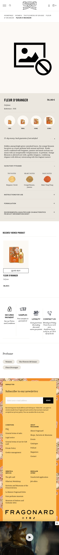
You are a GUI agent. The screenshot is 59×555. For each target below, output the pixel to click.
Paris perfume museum (14, 496)
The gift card (10, 477)
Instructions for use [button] (13, 195)
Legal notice (10, 438)
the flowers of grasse (28, 362)
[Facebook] (26, 518)
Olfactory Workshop (13, 481)
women (8, 362)
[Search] (10, 5)
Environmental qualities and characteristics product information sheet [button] (25, 213)
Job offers (33, 481)
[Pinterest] (30, 518)
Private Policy (10, 448)
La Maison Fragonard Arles (15, 492)
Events (32, 439)
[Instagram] (23, 518)
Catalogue (34, 444)
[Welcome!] (29, 5)
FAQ (7, 429)
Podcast (33, 448)
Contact (33, 456)
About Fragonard (36, 431)
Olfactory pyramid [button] (13, 166)
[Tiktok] (34, 518)
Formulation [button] (10, 203)
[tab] (29, 166)
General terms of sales (13, 433)
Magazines (34, 452)
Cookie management (13, 452)
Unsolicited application (39, 477)
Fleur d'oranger (11, 367)
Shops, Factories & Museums (41, 435)
